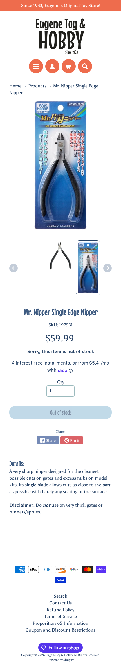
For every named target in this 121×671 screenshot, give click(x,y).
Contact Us (60, 603)
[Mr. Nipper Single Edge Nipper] (88, 267)
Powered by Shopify (61, 660)
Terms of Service (60, 616)
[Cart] (69, 66)
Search (61, 596)
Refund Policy (60, 609)
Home (15, 86)
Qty (60, 382)
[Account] (52, 66)
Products (37, 86)
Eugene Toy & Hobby (59, 655)
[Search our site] (85, 66)
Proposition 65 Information (60, 623)
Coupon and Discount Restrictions (60, 630)
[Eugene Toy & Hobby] (60, 35)
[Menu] (36, 66)
